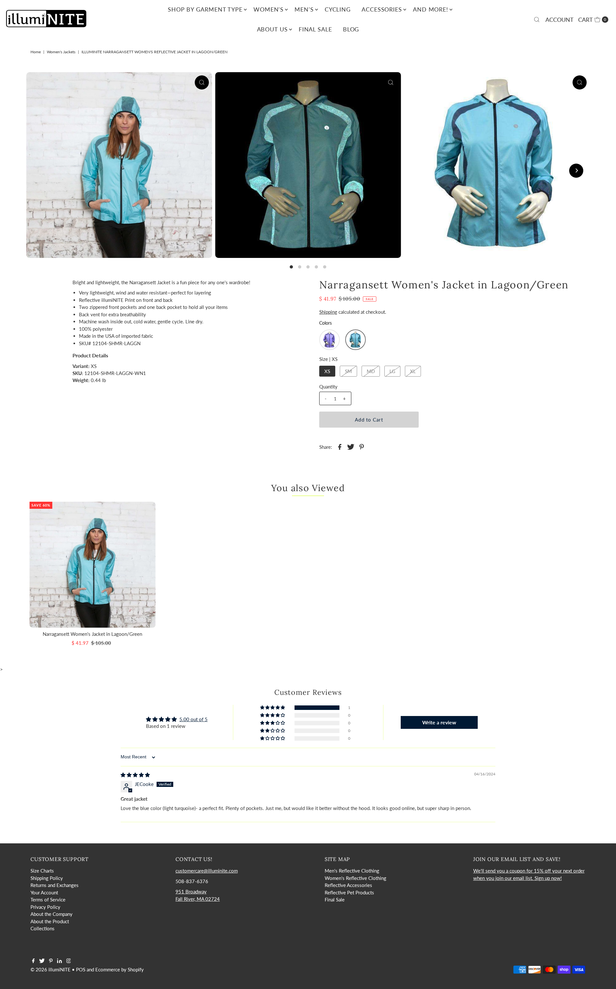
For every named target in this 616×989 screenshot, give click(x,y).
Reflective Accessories (348, 885)
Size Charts (42, 871)
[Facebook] (33, 961)
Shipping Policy (46, 878)
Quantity (328, 386)
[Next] (576, 171)
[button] (329, 340)
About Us (272, 29)
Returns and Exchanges (54, 885)
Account (559, 19)
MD (371, 371)
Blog (351, 29)
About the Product (49, 921)
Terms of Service (47, 899)
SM (348, 371)
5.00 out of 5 (193, 719)
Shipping (328, 312)
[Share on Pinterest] (361, 446)
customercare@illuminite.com (206, 871)
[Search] (537, 20)
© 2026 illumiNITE (50, 969)
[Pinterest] (51, 961)
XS (327, 371)
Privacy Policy (45, 907)
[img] (135, 775)
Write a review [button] (439, 722)
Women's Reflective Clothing (355, 878)
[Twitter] (42, 961)
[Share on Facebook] (340, 446)
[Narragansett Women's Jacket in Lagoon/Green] (93, 565)
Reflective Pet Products (349, 892)
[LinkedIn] (59, 961)
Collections (42, 928)
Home (35, 51)
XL (413, 371)
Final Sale (315, 29)
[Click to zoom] (202, 82)
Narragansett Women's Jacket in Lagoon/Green (92, 634)
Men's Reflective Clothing (352, 871)
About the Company (51, 914)
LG (392, 371)
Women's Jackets (61, 51)
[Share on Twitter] (350, 446)
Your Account (44, 892)
